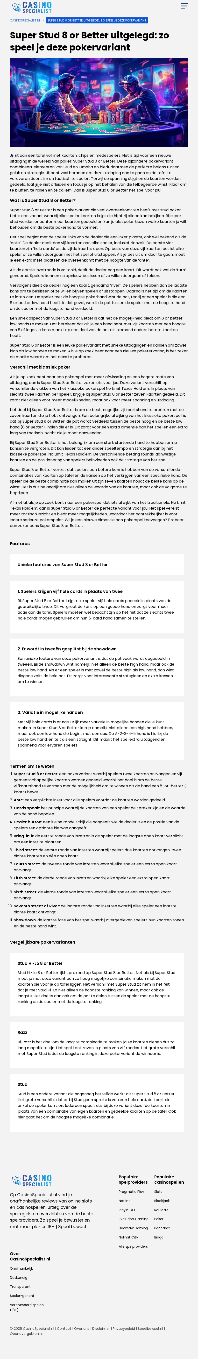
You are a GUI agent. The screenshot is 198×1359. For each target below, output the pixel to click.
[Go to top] (188, 1347)
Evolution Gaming (133, 1219)
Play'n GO (127, 1210)
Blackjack (162, 1200)
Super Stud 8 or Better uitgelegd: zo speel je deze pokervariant (97, 20)
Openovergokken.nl (26, 1333)
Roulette (161, 1210)
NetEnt (124, 1200)
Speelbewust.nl (150, 1328)
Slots (158, 1191)
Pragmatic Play (131, 1191)
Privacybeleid (124, 1328)
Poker (158, 1219)
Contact (64, 1328)
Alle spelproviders (133, 1246)
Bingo (158, 1237)
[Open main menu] (184, 7)
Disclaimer (101, 1328)
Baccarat (162, 1228)
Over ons (81, 1328)
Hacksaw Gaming (133, 1228)
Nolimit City (128, 1237)
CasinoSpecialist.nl (25, 20)
